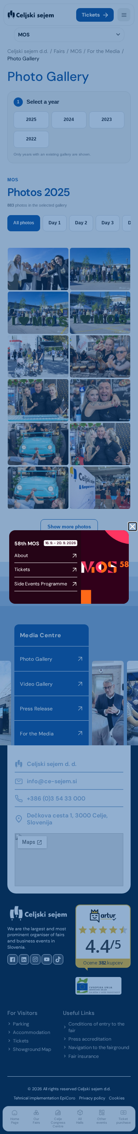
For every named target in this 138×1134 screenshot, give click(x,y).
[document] (69, 567)
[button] (132, 526)
